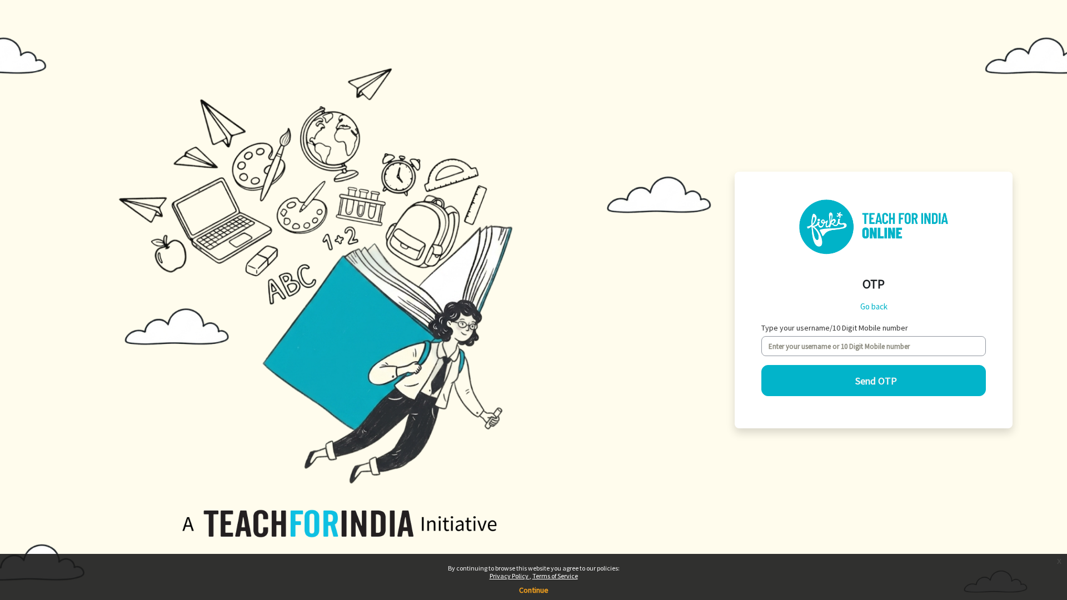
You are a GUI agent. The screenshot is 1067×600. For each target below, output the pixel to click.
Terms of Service (555, 576)
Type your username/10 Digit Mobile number (834, 328)
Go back (873, 306)
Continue (534, 590)
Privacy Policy (510, 576)
